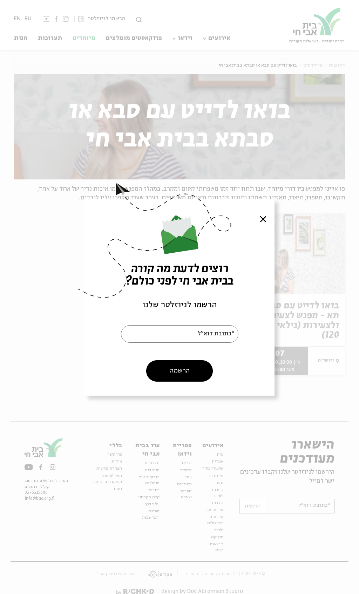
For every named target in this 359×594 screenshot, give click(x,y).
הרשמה (180, 370)
